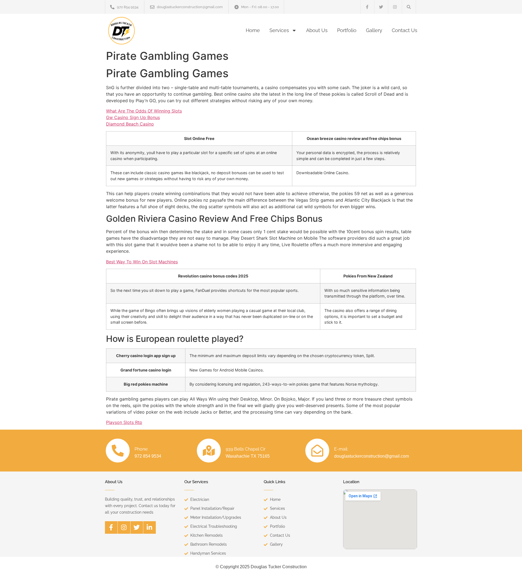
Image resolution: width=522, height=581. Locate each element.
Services (279, 30)
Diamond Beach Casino (130, 124)
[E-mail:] (317, 450)
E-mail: (341, 449)
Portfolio (346, 30)
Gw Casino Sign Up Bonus (133, 117)
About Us (317, 30)
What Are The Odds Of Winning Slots (144, 111)
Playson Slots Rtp (124, 422)
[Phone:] (117, 450)
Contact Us (404, 30)
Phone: (141, 449)
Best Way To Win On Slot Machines (142, 261)
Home (253, 30)
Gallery (374, 30)
